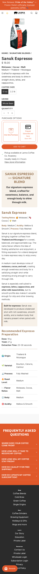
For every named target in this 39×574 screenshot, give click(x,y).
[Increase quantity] (12, 113)
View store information (14, 162)
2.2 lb (12, 91)
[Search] (31, 13)
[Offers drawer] (7, 13)
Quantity (7, 108)
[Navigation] (2, 13)
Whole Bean (7, 103)
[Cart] (36, 13)
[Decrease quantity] (4, 113)
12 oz (4, 91)
